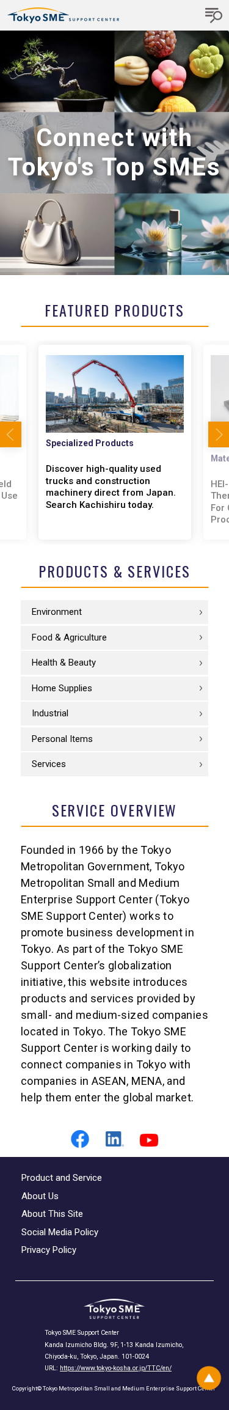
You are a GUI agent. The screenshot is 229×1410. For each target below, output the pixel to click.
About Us (40, 1196)
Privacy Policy (48, 1249)
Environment (57, 611)
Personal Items (62, 738)
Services (49, 763)
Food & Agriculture (69, 637)
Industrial (50, 713)
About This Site (52, 1213)
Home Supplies (62, 688)
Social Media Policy (59, 1232)
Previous (10, 434)
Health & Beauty (64, 662)
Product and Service (61, 1177)
